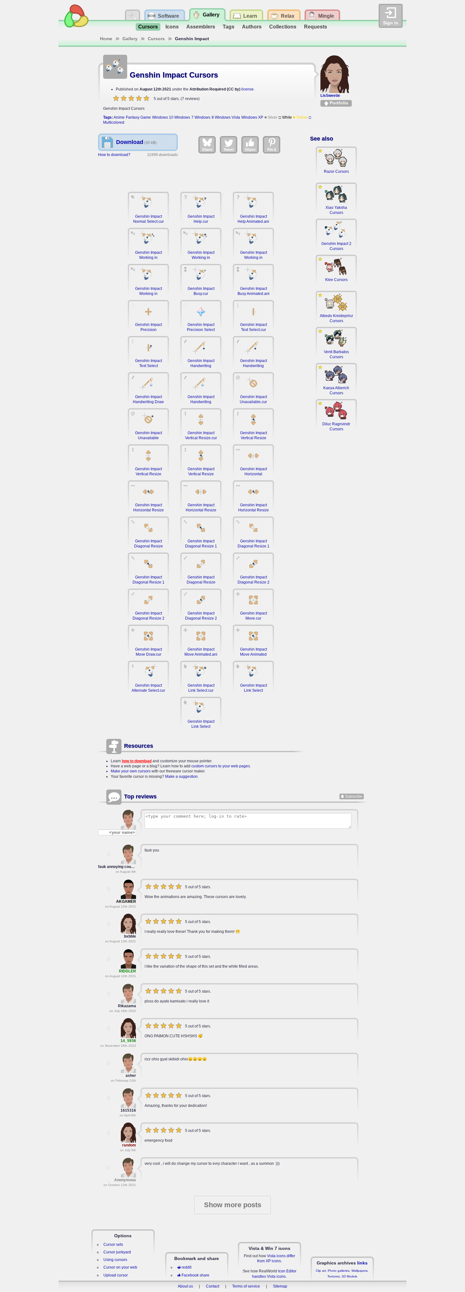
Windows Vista (227, 117)
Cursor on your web (120, 1267)
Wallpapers (359, 1270)
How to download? (114, 155)
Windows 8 (204, 117)
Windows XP (252, 117)
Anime (119, 117)
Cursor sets (113, 1244)
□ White (285, 117)
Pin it (271, 149)
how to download (137, 761)
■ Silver (271, 117)
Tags (228, 26)
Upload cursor (115, 1275)
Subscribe (354, 796)
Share (207, 149)
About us (185, 1286)
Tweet (228, 149)
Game (145, 117)
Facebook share (195, 1275)
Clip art (321, 1270)
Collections (282, 26)
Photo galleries (339, 1270)
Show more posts (232, 1205)
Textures (333, 1276)
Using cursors (115, 1260)
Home (106, 38)
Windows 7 (183, 117)
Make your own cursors (131, 771)
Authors (252, 26)
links (362, 1262)
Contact (212, 1286)
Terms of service (246, 1286)
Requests (315, 26)
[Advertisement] (201, 171)
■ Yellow (300, 117)
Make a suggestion (181, 776)
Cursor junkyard (117, 1252)
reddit (186, 1267)
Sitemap (280, 1286)
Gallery (130, 38)
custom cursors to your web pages (220, 766)
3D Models (349, 1276)
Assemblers (200, 26)
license (247, 89)
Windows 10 (162, 117)
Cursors (148, 26)
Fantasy (133, 117)
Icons (172, 26)
